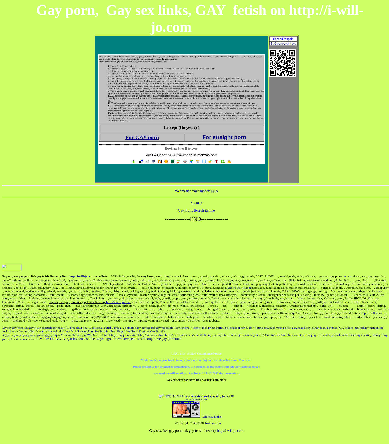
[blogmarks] (133, 162)
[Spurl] (204, 162)
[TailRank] (216, 162)
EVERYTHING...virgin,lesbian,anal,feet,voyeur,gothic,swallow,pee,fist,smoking (95, 339)
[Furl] (160, 162)
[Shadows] (191, 162)
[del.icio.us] (141, 162)
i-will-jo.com (213, 423)
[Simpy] (197, 162)
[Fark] (153, 162)
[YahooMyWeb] (229, 162)
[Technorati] (223, 162)
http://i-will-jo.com (81, 276)
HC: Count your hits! (196, 399)
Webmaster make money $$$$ (196, 191)
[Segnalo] (210, 162)
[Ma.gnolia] (166, 162)
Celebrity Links (211, 416)
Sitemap (196, 203)
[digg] (147, 162)
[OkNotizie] (178, 162)
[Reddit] (185, 162)
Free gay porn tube (167, 339)
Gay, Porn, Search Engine (196, 210)
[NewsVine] (172, 162)
